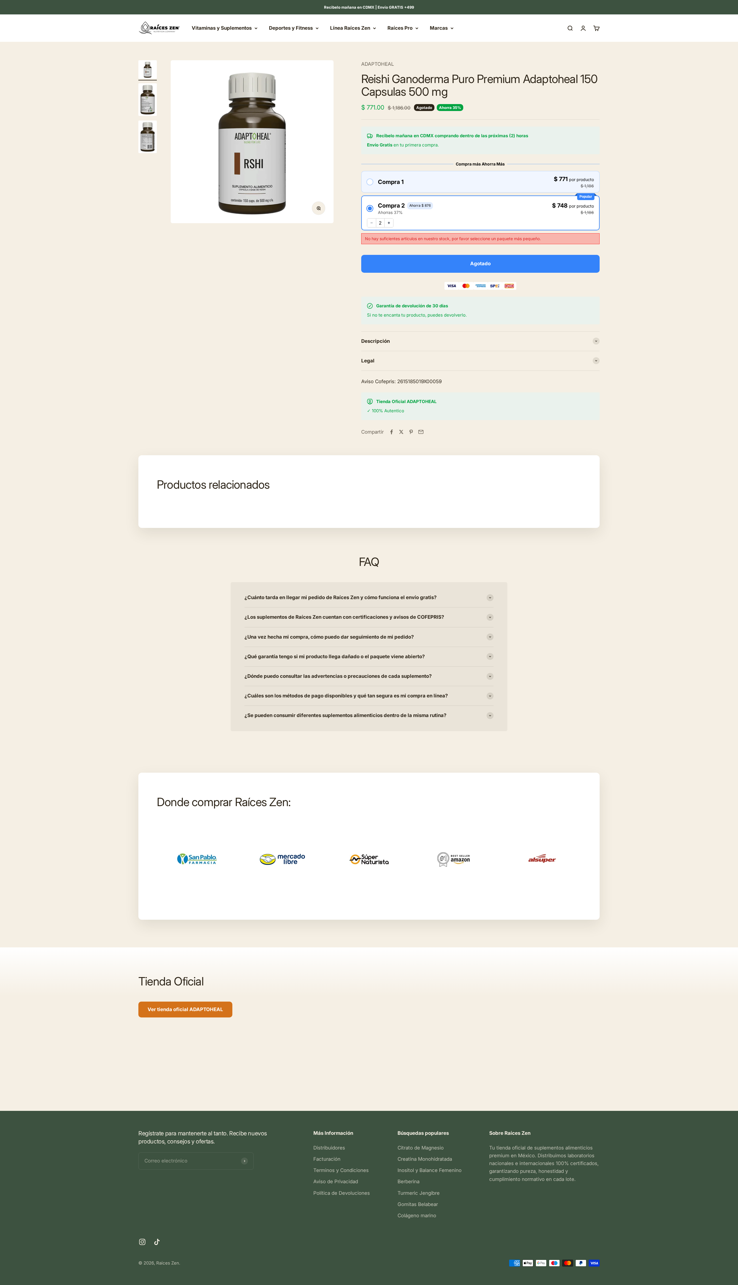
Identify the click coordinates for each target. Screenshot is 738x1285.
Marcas (439, 28)
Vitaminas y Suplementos (222, 28)
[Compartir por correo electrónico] (421, 432)
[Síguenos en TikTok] (157, 1242)
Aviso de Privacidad (335, 1181)
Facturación (326, 1159)
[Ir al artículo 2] (147, 100)
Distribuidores (329, 1148)
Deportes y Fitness (291, 28)
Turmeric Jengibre (419, 1193)
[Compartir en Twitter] (401, 432)
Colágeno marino (417, 1215)
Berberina (408, 1181)
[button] (480, 182)
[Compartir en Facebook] (391, 432)
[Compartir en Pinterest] (411, 432)
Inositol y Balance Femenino (430, 1170)
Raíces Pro (400, 28)
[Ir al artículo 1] (147, 70)
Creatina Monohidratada (425, 1159)
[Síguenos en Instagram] (142, 1242)
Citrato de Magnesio (421, 1148)
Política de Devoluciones (341, 1193)
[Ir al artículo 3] (147, 138)
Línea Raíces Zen (350, 28)
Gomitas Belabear (418, 1204)
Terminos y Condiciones (341, 1170)
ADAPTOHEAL (377, 64)
